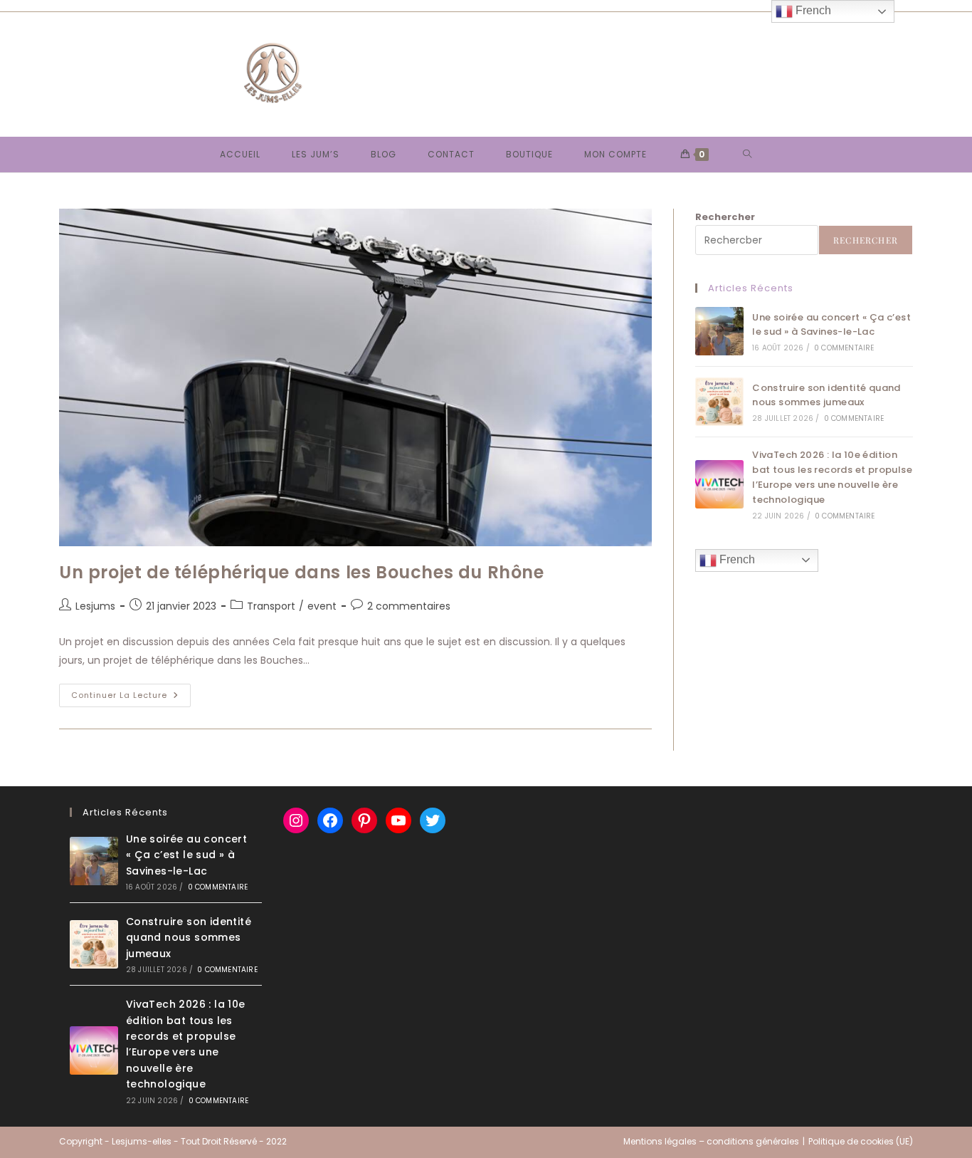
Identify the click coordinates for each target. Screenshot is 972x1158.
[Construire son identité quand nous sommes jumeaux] (719, 401)
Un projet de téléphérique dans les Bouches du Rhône (301, 572)
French (736, 559)
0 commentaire (844, 348)
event (322, 606)
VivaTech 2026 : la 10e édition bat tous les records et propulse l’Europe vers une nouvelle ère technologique (832, 477)
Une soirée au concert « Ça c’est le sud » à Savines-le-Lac (831, 325)
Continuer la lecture (131, 698)
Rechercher (725, 217)
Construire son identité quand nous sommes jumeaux (826, 395)
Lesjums (95, 606)
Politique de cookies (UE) (860, 1141)
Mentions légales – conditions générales (711, 1141)
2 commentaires (408, 606)
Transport (271, 606)
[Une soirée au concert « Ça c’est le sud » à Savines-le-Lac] (719, 331)
